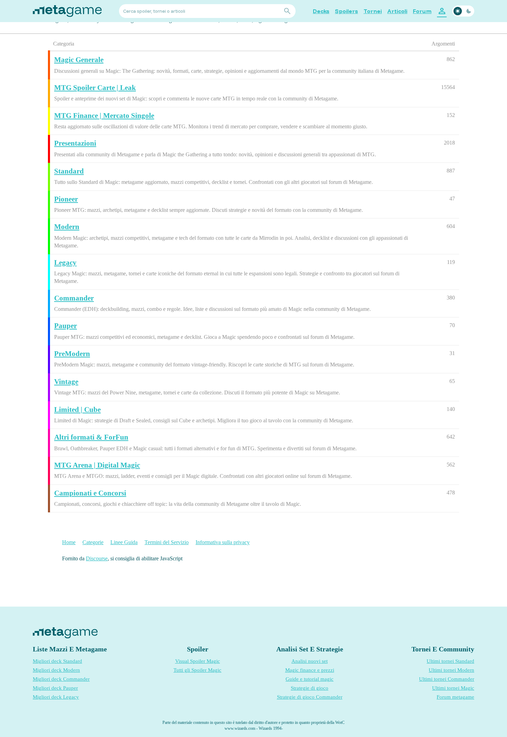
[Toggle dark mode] (463, 11)
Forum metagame (455, 697)
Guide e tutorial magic (310, 679)
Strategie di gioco (309, 688)
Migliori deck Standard (57, 661)
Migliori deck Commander (61, 679)
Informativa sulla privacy (223, 542)
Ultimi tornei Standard (450, 661)
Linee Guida (124, 542)
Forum (422, 11)
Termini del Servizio (167, 542)
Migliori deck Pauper (55, 688)
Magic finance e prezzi (309, 670)
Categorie (92, 542)
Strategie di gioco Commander (309, 697)
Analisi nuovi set (309, 661)
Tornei (373, 11)
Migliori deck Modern (56, 670)
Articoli (397, 11)
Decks (321, 11)
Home (69, 542)
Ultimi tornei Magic (453, 688)
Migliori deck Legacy (56, 697)
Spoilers (346, 11)
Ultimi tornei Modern (451, 670)
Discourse (97, 558)
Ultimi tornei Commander (446, 679)
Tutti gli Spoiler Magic (197, 670)
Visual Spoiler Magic (197, 661)
